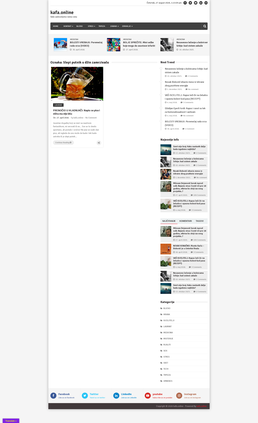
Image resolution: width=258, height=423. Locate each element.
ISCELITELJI (168, 320)
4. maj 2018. (172, 102)
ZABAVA (113, 26)
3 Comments (188, 102)
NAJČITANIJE (168, 221)
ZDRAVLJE (126, 26)
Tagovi (199, 221)
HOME (55, 26)
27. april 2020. (181, 195)
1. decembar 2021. (174, 89)
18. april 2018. (181, 252)
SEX (165, 350)
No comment (193, 89)
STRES (90, 26)
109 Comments (199, 195)
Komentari (186, 221)
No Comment (91, 118)
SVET (165, 363)
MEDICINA (71, 39)
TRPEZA (101, 26)
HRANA (166, 314)
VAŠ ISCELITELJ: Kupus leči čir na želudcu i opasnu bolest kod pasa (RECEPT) (189, 204)
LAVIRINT (58, 105)
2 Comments (193, 76)
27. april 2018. (129, 49)
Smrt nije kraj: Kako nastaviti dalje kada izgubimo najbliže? (189, 148)
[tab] (169, 221)
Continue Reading (62, 142)
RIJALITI (167, 344)
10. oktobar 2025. (183, 49)
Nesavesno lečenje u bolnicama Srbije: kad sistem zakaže (188, 160)
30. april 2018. (75, 49)
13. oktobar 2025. (182, 153)
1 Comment (189, 129)
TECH (165, 369)
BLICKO (79, 26)
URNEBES (167, 381)
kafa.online (62, 12)
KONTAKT (67, 26)
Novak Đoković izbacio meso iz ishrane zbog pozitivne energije (188, 172)
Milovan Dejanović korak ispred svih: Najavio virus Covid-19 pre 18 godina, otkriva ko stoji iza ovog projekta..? (189, 187)
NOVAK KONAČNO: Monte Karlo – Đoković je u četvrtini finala (188, 247)
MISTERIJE (168, 338)
